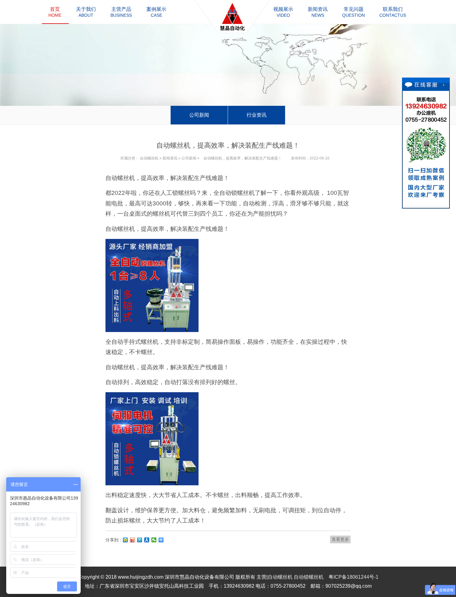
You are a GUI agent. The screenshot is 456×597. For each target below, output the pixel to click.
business (121, 12)
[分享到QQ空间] (125, 539)
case (156, 12)
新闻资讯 (170, 158)
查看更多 (340, 539)
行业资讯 (256, 115)
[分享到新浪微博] (132, 539)
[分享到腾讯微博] (139, 539)
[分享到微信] (154, 539)
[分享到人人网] (147, 539)
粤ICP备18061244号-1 (353, 577)
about (86, 12)
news (318, 12)
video (283, 12)
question (353, 12)
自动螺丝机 (149, 158)
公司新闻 (199, 115)
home (54, 12)
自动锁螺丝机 (309, 577)
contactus (392, 12)
